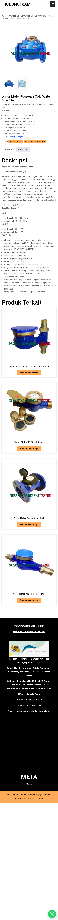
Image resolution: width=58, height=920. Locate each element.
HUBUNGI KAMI (17, 4)
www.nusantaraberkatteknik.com (29, 631)
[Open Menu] (52, 4)
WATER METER (16, 16)
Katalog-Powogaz (15, 137)
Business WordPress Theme (20, 794)
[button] (52, 914)
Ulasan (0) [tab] (23, 149)
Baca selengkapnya (29, 372)
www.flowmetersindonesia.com (29, 626)
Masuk (29, 784)
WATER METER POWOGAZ (35, 16)
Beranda (5, 16)
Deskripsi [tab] (9, 149)
